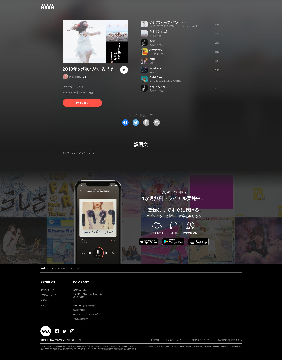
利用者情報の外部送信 (201, 339)
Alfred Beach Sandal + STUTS (165, 81)
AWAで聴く (82, 103)
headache (155, 68)
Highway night (158, 86)
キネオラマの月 (158, 31)
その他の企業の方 (81, 318)
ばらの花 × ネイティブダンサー (167, 22)
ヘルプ (43, 305)
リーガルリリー (157, 53)
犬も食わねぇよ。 (158, 44)
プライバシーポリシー (175, 339)
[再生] (124, 70)
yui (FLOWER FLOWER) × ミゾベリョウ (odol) (173, 26)
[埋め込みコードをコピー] (156, 122)
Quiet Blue (155, 77)
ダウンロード (47, 289)
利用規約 (155, 339)
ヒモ (152, 40)
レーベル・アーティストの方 (86, 314)
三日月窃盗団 (156, 35)
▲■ (84, 77)
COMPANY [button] (81, 282)
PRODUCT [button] (47, 282)
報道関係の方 (79, 309)
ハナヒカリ (156, 50)
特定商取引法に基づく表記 (230, 339)
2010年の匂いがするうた (69, 268)
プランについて (48, 295)
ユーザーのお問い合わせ (84, 305)
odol (151, 62)
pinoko (152, 72)
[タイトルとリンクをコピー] (146, 122)
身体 (152, 59)
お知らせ (45, 300)
